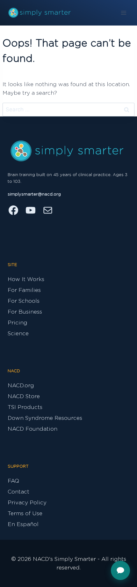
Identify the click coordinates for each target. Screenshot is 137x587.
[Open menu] (123, 13)
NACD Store (24, 396)
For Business (25, 312)
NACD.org (21, 385)
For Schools (24, 301)
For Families (24, 290)
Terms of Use (25, 513)
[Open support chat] (120, 570)
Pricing (17, 322)
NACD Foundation (32, 429)
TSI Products (25, 407)
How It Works (26, 279)
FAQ (13, 481)
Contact (18, 491)
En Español (23, 524)
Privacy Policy (27, 502)
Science (18, 333)
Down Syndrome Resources (45, 418)
